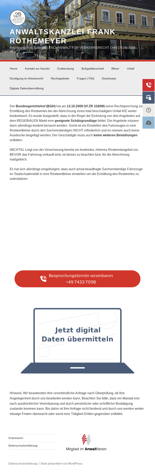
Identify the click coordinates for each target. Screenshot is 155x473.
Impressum (15, 438)
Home (13, 68)
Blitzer (115, 68)
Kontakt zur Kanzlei (37, 68)
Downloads (109, 78)
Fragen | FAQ (85, 78)
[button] (77, 278)
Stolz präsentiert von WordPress (61, 463)
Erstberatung (65, 68)
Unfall (130, 68)
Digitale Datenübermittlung (27, 88)
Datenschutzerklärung (22, 445)
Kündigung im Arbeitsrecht (26, 78)
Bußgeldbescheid (93, 68)
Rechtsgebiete (60, 78)
